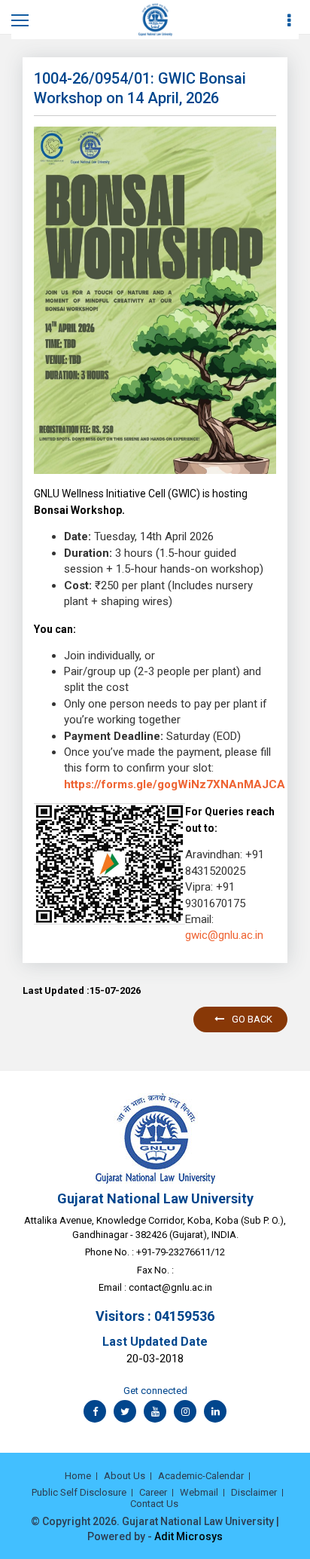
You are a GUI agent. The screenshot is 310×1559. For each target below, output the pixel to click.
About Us (124, 1475)
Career (153, 1492)
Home (78, 1475)
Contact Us (154, 1503)
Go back (252, 1019)
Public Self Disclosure (79, 1492)
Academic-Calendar (201, 1475)
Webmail (199, 1492)
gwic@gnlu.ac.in (224, 935)
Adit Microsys (188, 1536)
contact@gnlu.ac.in (170, 1287)
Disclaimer (254, 1492)
